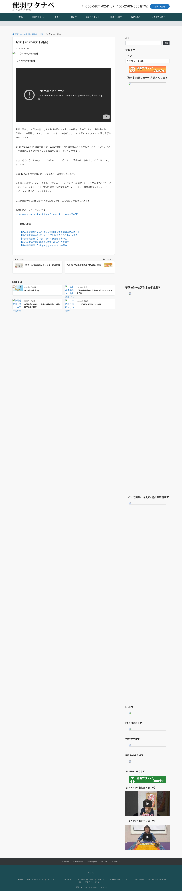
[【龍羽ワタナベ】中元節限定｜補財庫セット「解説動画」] (147, 803)
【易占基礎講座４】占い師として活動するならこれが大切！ (49, 235)
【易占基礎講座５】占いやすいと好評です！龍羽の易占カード (50, 231)
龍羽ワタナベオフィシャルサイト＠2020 (91, 887)
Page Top (91, 873)
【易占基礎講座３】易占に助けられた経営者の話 (43, 238)
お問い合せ (159, 6)
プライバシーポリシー (93, 882)
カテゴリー (130, 56)
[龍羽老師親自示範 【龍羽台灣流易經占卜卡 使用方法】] (147, 837)
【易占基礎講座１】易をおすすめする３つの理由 (43, 245)
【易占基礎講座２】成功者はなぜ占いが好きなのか (44, 242)
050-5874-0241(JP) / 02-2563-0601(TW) (116, 6)
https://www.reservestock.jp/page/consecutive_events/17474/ (47, 214)
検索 (127, 38)
